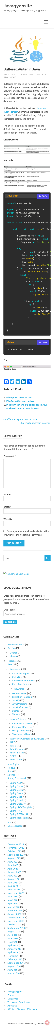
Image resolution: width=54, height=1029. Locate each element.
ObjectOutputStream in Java (34, 422)
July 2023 (12, 861)
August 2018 (14, 931)
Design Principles (21, 730)
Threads (16, 714)
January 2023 (14, 872)
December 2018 (15, 917)
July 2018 (12, 934)
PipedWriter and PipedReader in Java (27, 404)
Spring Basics (16, 786)
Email (7, 506)
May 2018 (12, 941)
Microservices (17, 752)
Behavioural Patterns (23, 723)
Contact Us (13, 995)
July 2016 (12, 969)
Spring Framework (16, 778)
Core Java (41, 74)
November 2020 (15, 892)
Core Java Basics (20, 683)
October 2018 (14, 924)
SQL (9, 822)
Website (7, 518)
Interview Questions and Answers (27, 738)
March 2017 (13, 955)
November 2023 (15, 847)
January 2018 (14, 948)
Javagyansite (17, 5)
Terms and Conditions (18, 1002)
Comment (9, 456)
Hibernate (12, 660)
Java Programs (19, 703)
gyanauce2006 (26, 74)
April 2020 (12, 903)
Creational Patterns (22, 726)
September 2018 (16, 927)
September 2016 (16, 962)
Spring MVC (16, 810)
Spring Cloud (16, 800)
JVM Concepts (17, 748)
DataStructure (19, 693)
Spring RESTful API (19, 814)
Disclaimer (12, 998)
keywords (19, 688)
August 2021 (14, 878)
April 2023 (12, 868)
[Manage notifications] (47, 1022)
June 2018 (12, 938)
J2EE (12, 742)
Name (7, 494)
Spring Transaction (19, 817)
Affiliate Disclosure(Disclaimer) (23, 1009)
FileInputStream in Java (19, 397)
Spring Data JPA (18, 803)
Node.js (11, 767)
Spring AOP (16, 782)
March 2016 (13, 973)
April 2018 (12, 945)
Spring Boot (16, 796)
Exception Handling (22, 696)
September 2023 (16, 854)
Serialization (16, 759)
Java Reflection (20, 707)
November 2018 (15, 920)
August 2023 (14, 858)
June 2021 (12, 882)
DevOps (11, 647)
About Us (12, 1005)
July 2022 (12, 875)
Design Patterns (18, 718)
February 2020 (14, 910)
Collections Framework (24, 680)
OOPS (13, 755)
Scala (10, 771)
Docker (13, 652)
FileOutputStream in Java (20, 401)
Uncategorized (14, 825)
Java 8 (13, 745)
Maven (13, 656)
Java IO (12, 77)
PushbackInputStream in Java (22, 408)
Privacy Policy (14, 991)
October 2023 (14, 851)
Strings (15, 710)
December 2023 (15, 844)
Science (11, 774)
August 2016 (14, 966)
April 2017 (12, 952)
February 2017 (14, 959)
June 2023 (12, 865)
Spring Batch (16, 789)
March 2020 (13, 906)
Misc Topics (13, 764)
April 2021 (12, 885)
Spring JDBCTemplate (21, 807)
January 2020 (14, 913)
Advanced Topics (15, 644)
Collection (17, 676)
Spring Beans (16, 793)
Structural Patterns (22, 733)
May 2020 (12, 899)
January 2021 (14, 889)
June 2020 (12, 896)
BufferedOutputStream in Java (21, 419)
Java (6, 77)
